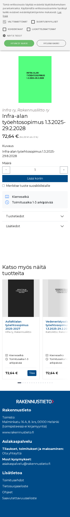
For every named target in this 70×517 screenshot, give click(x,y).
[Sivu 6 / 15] (31, 382)
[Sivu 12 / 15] (45, 382)
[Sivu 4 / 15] (27, 382)
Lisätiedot (13, 226)
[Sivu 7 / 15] (34, 382)
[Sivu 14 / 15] (49, 382)
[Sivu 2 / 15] (23, 382)
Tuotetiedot (15, 216)
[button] (35, 35)
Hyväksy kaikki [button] (19, 43)
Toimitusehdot (13, 480)
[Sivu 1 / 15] (19, 382)
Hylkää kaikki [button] (51, 43)
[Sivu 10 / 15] (40, 382)
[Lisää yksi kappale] (64, 170)
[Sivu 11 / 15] (43, 382)
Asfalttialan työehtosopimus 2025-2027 (16, 325)
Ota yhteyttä (11, 453)
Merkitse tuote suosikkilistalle (28, 186)
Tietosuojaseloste (15, 486)
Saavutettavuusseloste (19, 498)
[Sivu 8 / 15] (36, 382)
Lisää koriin (35, 178)
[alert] (35, 25)
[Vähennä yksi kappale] (6, 170)
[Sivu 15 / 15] (52, 382)
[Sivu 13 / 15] (47, 382)
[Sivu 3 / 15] (25, 382)
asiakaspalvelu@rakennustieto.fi (26, 464)
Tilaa (32, 373)
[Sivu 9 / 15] (38, 382)
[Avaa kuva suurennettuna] (35, 79)
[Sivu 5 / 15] (29, 382)
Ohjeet (7, 492)
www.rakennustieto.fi (18, 432)
